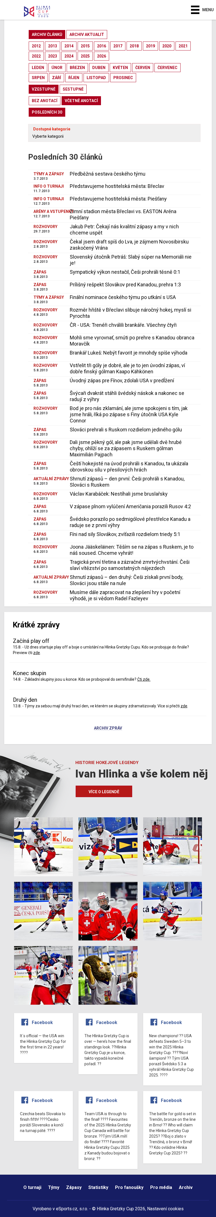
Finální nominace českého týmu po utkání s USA (123, 297)
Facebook (42, 1022)
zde (36, 652)
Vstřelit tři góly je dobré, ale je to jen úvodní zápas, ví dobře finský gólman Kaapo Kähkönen (127, 368)
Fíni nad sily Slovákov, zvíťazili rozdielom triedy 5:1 (125, 534)
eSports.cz (66, 1208)
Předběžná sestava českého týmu (107, 174)
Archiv (186, 1187)
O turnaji (32, 1187)
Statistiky (98, 1187)
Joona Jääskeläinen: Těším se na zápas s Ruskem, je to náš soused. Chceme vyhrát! (132, 550)
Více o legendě (104, 792)
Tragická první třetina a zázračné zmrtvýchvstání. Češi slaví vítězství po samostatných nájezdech (130, 565)
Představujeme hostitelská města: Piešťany (118, 199)
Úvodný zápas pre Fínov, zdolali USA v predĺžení (122, 380)
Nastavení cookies (165, 1208)
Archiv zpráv (108, 728)
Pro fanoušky (129, 1187)
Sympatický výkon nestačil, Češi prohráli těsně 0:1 (125, 272)
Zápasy (74, 1187)
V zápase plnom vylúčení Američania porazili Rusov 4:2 (130, 506)
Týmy (53, 1187)
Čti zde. (143, 679)
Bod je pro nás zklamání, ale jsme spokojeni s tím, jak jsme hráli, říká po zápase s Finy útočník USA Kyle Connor (129, 414)
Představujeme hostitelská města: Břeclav (117, 186)
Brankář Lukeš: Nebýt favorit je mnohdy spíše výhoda (128, 353)
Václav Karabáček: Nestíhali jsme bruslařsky (119, 494)
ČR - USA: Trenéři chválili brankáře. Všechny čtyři (123, 325)
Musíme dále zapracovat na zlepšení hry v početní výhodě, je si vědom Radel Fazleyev (125, 595)
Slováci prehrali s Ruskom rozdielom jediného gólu (126, 429)
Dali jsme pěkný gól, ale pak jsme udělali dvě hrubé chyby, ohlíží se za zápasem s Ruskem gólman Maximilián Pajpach (126, 448)
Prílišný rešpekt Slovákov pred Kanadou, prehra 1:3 (125, 284)
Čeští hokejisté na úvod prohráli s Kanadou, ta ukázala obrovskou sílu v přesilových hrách (129, 467)
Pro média (161, 1187)
